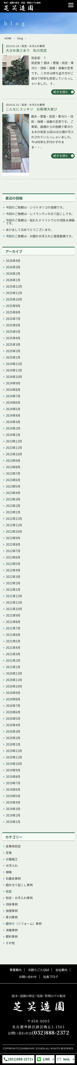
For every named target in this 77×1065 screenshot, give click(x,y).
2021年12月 (14, 596)
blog (20, 38)
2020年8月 (13, 699)
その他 (10, 943)
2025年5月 (13, 331)
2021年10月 (14, 609)
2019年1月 (13, 821)
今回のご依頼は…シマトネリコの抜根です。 (35, 207)
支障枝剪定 (13, 846)
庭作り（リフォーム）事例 (24, 923)
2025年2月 (13, 351)
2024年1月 (13, 435)
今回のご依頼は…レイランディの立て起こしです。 (40, 214)
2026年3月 (13, 267)
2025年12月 (14, 286)
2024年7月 (13, 396)
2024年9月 (13, 383)
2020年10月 (14, 686)
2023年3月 (13, 499)
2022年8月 (13, 544)
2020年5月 (13, 718)
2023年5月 (13, 486)
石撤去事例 (13, 878)
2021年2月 (13, 660)
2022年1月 (13, 589)
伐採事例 (12, 904)
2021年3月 (13, 654)
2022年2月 (13, 583)
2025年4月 (13, 338)
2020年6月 (13, 712)
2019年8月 (13, 776)
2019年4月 (13, 802)
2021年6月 (13, 634)
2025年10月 (14, 299)
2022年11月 (14, 525)
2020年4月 (13, 725)
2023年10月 (14, 454)
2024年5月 (13, 409)
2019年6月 (13, 789)
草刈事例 (12, 917)
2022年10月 (14, 531)
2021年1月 (13, 667)
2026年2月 (13, 273)
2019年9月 (13, 770)
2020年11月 (14, 680)
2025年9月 (13, 306)
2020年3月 (13, 731)
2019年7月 (13, 783)
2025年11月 (14, 293)
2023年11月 (14, 447)
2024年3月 (13, 422)
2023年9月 (13, 460)
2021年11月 (14, 602)
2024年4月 (13, 415)
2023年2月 (13, 505)
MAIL (66, 1059)
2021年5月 (13, 641)
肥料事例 (12, 936)
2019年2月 (13, 815)
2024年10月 (14, 376)
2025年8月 (13, 312)
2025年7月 (13, 318)
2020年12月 (14, 673)
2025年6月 (13, 325)
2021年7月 (13, 628)
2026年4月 (13, 260)
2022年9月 (13, 538)
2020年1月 (13, 744)
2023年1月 (13, 512)
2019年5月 (13, 796)
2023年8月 (13, 467)
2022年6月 (13, 557)
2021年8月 (13, 622)
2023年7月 (13, 473)
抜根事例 (12, 910)
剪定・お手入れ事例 (19, 898)
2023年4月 (13, 493)
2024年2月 (13, 428)
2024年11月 (14, 370)
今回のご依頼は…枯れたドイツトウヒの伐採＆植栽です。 (40, 221)
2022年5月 (13, 564)
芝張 (9, 852)
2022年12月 (14, 518)
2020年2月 (13, 738)
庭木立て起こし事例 (19, 885)
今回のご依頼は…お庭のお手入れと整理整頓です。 (40, 236)
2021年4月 (13, 647)
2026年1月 (13, 280)
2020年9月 (13, 693)
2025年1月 (13, 357)
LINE (46, 1059)
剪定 (9, 891)
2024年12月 (14, 364)
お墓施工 (12, 859)
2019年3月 (13, 809)
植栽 (9, 872)
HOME (8, 38)
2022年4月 (13, 570)
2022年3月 (13, 576)
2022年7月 (13, 551)
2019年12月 (14, 751)
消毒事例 (12, 930)
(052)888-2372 (19, 1059)
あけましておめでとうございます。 (29, 229)
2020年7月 (13, 705)
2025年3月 (13, 344)
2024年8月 (13, 389)
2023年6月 (13, 480)
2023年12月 (14, 441)
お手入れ (12, 865)
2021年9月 (13, 615)
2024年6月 (13, 402)
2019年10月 (14, 763)
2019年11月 (14, 757)
